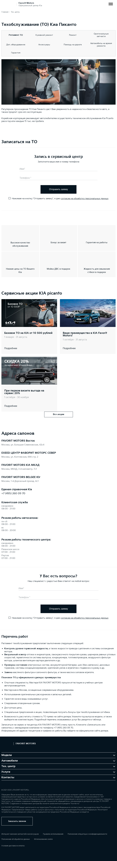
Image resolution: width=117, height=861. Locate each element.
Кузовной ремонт (44, 35)
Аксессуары (44, 44)
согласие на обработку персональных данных (84, 198)
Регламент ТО (16, 35)
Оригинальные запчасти (101, 35)
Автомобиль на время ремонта (101, 44)
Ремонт (72, 35)
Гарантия (15, 53)
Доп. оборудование (15, 44)
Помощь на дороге (73, 44)
